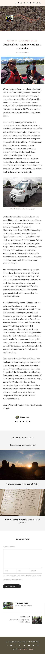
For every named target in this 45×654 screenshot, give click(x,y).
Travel (35, 41)
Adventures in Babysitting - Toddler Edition (20, 621)
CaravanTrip (24, 41)
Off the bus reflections (23, 605)
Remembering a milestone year (22, 445)
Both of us (12, 41)
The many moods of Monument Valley (22, 484)
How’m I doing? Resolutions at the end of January (22, 521)
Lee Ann (26, 417)
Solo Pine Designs (25, 649)
